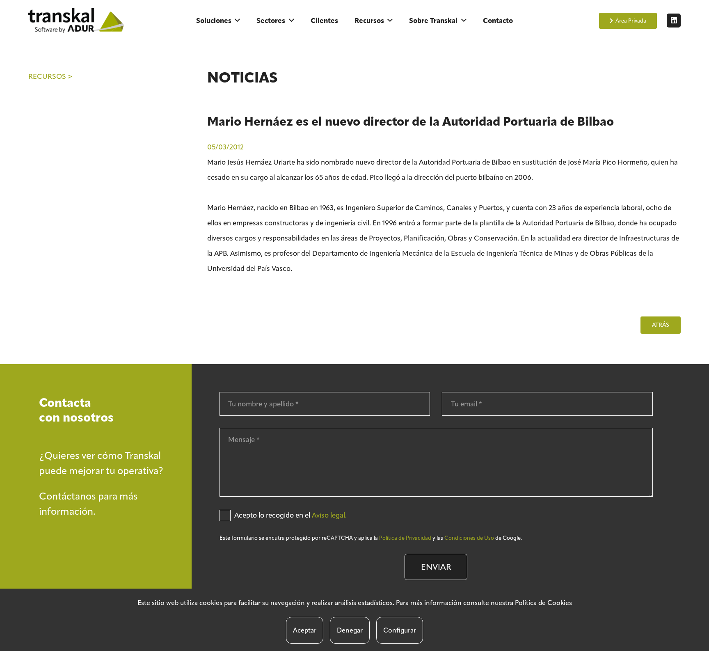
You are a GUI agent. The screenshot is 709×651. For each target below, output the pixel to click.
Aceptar (304, 630)
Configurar (399, 630)
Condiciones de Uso (469, 538)
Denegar (350, 630)
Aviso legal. (329, 515)
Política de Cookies (543, 603)
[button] (237, 20)
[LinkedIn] (674, 21)
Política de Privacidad (405, 538)
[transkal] (77, 20)
